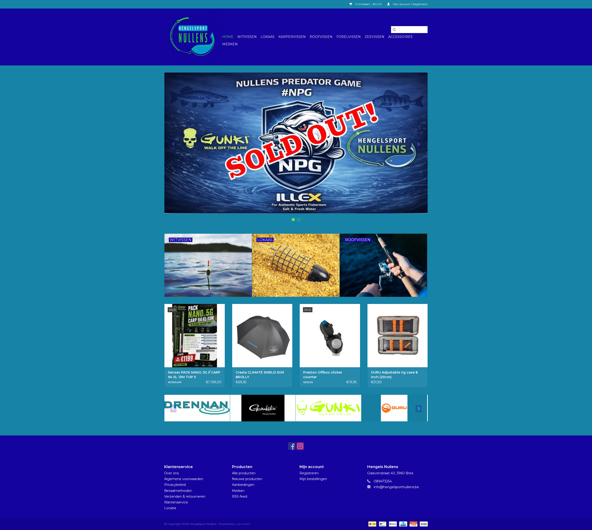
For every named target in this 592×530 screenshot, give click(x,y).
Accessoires (400, 37)
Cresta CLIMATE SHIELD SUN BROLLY (260, 374)
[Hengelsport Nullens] (192, 37)
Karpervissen (292, 37)
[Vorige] (173, 144)
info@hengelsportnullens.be (396, 487)
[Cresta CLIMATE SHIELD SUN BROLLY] (262, 335)
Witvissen (247, 37)
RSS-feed (239, 496)
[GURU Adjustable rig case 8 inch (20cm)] (397, 335)
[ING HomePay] (413, 523)
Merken (230, 44)
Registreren (309, 473)
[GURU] (394, 408)
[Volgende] (419, 144)
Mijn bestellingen (313, 479)
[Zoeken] (394, 29)
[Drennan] (197, 408)
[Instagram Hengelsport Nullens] (300, 446)
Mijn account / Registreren (410, 4)
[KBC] (403, 523)
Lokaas (267, 37)
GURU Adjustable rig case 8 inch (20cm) (394, 374)
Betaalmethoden (178, 491)
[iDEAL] (372, 523)
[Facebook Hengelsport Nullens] (292, 446)
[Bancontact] (382, 523)
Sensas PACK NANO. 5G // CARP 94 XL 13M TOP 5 (194, 374)
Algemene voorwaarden (183, 479)
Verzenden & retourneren (184, 496)
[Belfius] (392, 523)
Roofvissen (321, 37)
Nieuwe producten (247, 479)
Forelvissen (348, 37)
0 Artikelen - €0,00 (368, 4)
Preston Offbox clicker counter (322, 374)
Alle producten (244, 473)
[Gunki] (328, 408)
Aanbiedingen (243, 485)
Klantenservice (176, 502)
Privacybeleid (175, 485)
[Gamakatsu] (263, 408)
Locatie (170, 508)
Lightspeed (242, 524)
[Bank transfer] (423, 523)
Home (227, 37)
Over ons (171, 473)
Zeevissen (374, 37)
